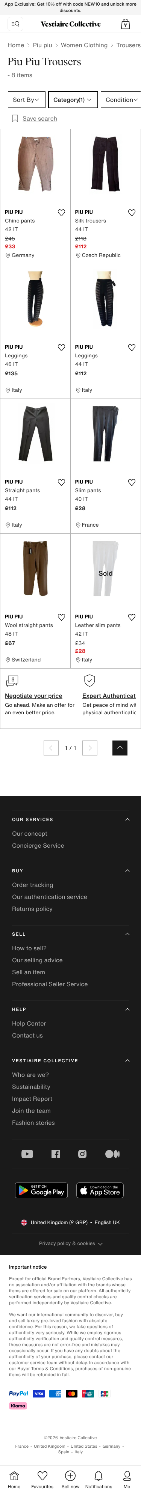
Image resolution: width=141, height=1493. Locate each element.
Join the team (31, 1110)
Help (19, 1009)
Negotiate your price (33, 695)
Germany (112, 1446)
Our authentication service (49, 896)
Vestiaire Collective (45, 1061)
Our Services (32, 820)
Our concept (29, 833)
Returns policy (32, 908)
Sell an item (28, 971)
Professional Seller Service (50, 983)
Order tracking (32, 884)
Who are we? (30, 1074)
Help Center (29, 1023)
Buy (17, 871)
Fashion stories (33, 1122)
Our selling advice (37, 960)
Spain (64, 1452)
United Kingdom (49, 1446)
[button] (125, 24)
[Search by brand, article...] (15, 24)
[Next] (89, 748)
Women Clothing (84, 44)
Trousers (128, 44)
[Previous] (51, 748)
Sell (19, 934)
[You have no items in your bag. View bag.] (125, 24)
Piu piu (42, 44)
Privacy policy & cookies (67, 1243)
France (22, 1446)
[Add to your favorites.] (61, 212)
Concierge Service (38, 845)
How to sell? (29, 948)
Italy (78, 1452)
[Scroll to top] (119, 748)
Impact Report (32, 1098)
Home (16, 44)
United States (84, 1446)
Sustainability (31, 1086)
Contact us (27, 1035)
